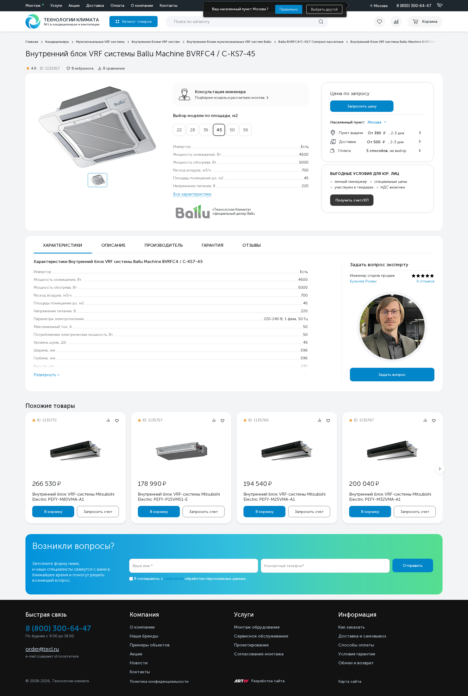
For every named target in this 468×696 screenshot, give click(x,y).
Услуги (56, 5)
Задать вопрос (392, 374)
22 (179, 129)
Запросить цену (361, 106)
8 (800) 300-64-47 (413, 5)
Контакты (168, 5)
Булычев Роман (363, 281)
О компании (142, 5)
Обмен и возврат (356, 662)
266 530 (46, 483)
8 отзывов (425, 281)
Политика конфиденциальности (159, 681)
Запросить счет (98, 511)
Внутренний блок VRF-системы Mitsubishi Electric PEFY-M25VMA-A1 (284, 497)
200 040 (364, 483)
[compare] (396, 21)
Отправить (413, 565)
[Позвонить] (437, 5)
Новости (139, 662)
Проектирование (251, 645)
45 (219, 129)
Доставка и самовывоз (362, 636)
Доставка (95, 5)
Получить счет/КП (352, 200)
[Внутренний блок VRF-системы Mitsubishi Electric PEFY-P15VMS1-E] (181, 469)
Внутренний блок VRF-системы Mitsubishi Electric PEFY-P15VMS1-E (179, 497)
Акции (74, 5)
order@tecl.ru (42, 649)
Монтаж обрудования (257, 627)
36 (205, 129)
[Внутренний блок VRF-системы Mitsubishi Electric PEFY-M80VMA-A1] (75, 469)
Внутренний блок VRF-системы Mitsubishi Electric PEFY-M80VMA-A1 (73, 497)
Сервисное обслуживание (261, 636)
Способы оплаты (356, 645)
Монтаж (33, 5)
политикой (174, 578)
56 (245, 129)
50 (232, 129)
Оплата (117, 5)
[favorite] (382, 21)
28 (192, 129)
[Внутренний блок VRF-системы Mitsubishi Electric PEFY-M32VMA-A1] (392, 469)
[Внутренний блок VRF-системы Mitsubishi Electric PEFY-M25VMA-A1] (287, 469)
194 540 (257, 483)
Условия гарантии (356, 653)
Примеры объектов (150, 645)
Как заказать (351, 627)
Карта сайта (349, 681)
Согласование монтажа (259, 653)
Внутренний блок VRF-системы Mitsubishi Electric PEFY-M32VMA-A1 (390, 497)
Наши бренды (144, 636)
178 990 (152, 483)
